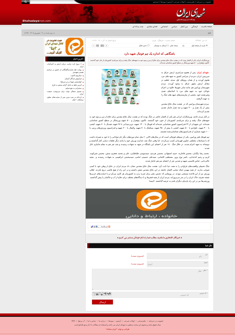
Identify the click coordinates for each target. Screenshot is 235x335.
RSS (73, 321)
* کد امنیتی (204, 293)
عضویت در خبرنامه (203, 2)
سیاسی (174, 26)
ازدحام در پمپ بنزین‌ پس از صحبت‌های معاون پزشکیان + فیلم (65, 98)
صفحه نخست (206, 26)
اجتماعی (164, 26)
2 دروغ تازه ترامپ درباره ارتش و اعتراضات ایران (65, 65)
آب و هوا (81, 321)
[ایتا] (149, 204)
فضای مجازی (152, 26)
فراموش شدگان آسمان (73, 79)
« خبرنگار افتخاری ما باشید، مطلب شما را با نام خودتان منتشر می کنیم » (149, 238)
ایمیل (206, 262)
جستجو (156, 2)
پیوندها (163, 2)
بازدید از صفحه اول (199, 45)
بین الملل (184, 26)
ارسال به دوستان (160, 45)
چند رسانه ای (138, 26)
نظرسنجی (190, 2)
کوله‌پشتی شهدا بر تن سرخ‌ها (71, 82)
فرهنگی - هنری (157, 40)
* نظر (205, 270)
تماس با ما (91, 321)
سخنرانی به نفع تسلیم (74, 88)
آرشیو (170, 2)
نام (206, 254)
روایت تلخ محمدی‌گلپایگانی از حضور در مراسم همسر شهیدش (65, 71)
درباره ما (102, 321)
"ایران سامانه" (111, 329)
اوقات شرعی (179, 2)
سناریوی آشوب (76, 75)
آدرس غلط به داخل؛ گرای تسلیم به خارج (67, 85)
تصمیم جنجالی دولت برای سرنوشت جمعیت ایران (65, 93)
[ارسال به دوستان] (168, 45)
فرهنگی (194, 26)
